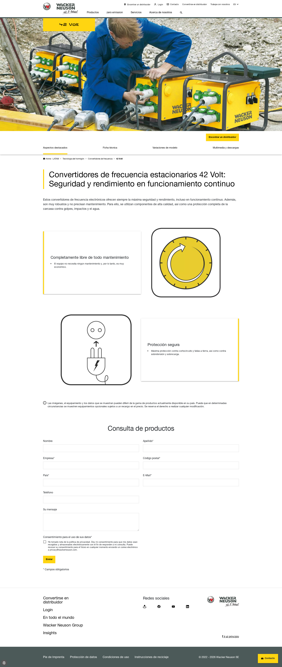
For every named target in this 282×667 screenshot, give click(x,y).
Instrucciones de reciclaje (152, 657)
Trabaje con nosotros (220, 4)
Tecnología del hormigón (73, 158)
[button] (236, 5)
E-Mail (147, 475)
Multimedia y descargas (226, 147)
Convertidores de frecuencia (100, 158)
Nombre (48, 441)
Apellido (148, 441)
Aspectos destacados (55, 147)
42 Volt (119, 159)
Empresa (49, 458)
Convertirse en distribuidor (194, 4)
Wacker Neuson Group (63, 625)
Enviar (49, 559)
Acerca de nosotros (160, 12)
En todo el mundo (58, 617)
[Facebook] (158, 606)
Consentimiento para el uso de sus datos (67, 537)
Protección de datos (83, 657)
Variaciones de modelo (165, 147)
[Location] (144, 606)
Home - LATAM (52, 158)
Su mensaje (50, 509)
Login (160, 4)
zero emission (115, 12)
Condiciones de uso (116, 657)
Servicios (136, 12)
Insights (50, 632)
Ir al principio (231, 636)
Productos (93, 12)
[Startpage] (63, 8)
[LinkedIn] (187, 606)
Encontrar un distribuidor (138, 4)
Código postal (151, 458)
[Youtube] (173, 606)
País (46, 475)
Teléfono (48, 492)
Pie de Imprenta (53, 657)
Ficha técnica (110, 147)
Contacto (174, 4)
